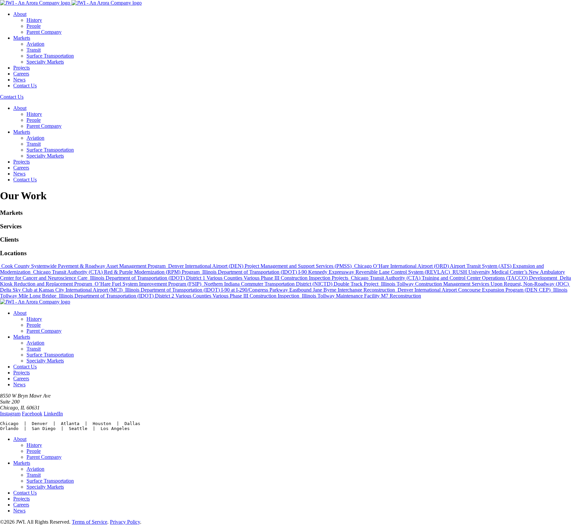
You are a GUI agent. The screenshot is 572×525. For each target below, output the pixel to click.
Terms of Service (89, 522)
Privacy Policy (125, 522)
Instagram (10, 413)
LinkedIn (53, 413)
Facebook (32, 413)
